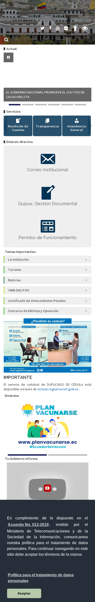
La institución (18, 259)
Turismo (14, 269)
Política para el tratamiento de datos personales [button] (41, 578)
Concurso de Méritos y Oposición (33, 311)
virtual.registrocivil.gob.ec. (58, 389)
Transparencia (47, 126)
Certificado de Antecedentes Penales (37, 300)
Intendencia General (76, 128)
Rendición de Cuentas (18, 128)
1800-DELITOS (18, 290)
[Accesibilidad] (75, 29)
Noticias (14, 280)
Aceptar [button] (24, 593)
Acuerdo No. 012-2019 (28, 525)
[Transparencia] (85, 29)
